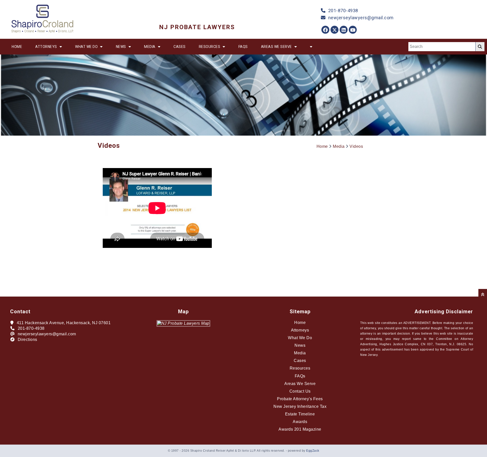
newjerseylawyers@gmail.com (361, 17)
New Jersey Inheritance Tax (299, 406)
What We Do (86, 47)
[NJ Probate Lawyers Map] (183, 323)
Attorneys (46, 47)
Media (149, 47)
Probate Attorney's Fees (300, 399)
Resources (209, 47)
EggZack (312, 450)
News (121, 47)
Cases (179, 47)
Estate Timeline (300, 414)
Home (17, 47)
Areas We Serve (276, 47)
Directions (27, 339)
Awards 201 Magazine (300, 429)
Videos (356, 146)
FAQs (243, 47)
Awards (300, 421)
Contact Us (300, 391)
